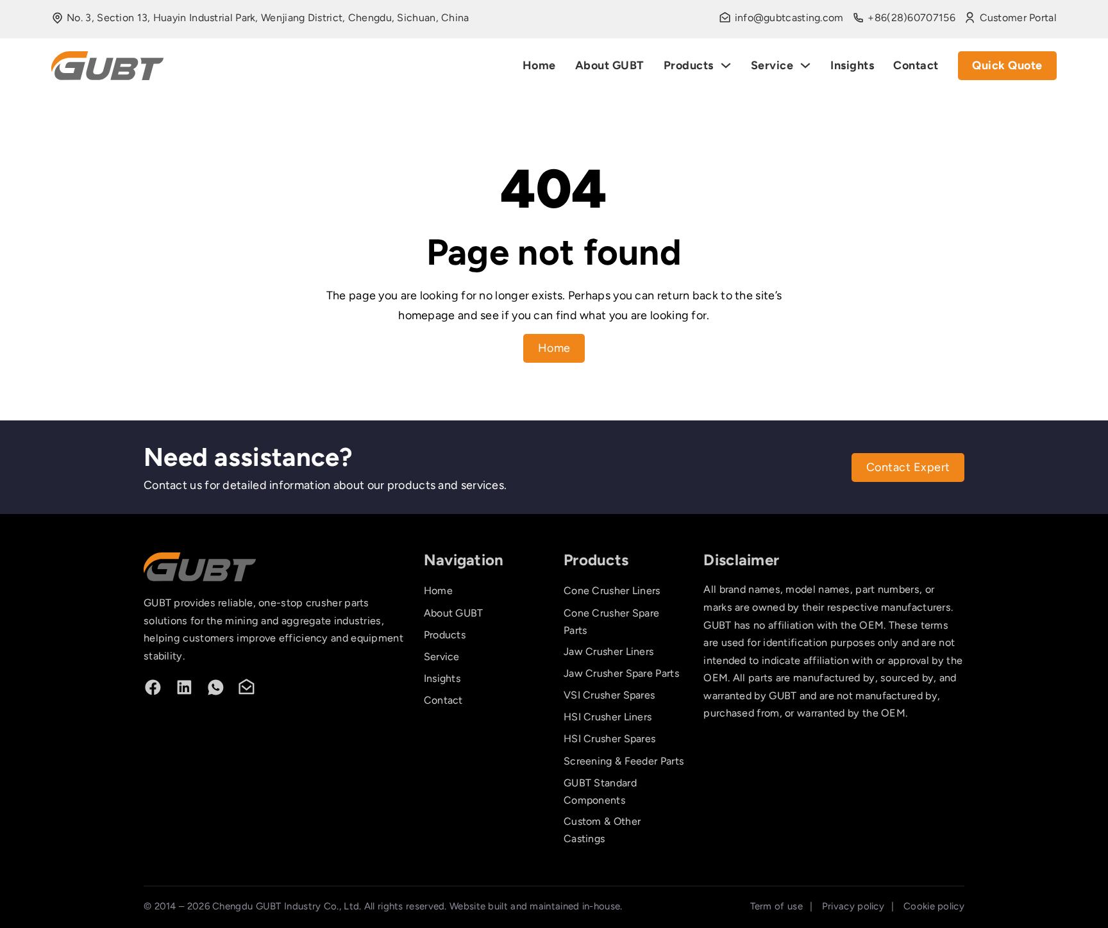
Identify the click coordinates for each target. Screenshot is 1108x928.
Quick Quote (1007, 65)
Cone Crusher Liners (612, 590)
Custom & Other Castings (602, 830)
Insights (852, 65)
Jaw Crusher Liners (608, 651)
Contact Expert (908, 467)
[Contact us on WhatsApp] (215, 687)
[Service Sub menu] (805, 65)
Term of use (776, 906)
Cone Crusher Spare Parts (611, 621)
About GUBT (609, 65)
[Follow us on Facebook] (153, 687)
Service (772, 65)
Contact (916, 65)
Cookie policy (933, 906)
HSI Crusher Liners (607, 717)
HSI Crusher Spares (609, 739)
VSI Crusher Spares (609, 695)
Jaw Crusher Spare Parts (621, 673)
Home (539, 65)
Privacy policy (853, 906)
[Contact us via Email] (246, 687)
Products (689, 65)
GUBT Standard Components (600, 791)
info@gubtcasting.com (789, 18)
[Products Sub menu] (726, 65)
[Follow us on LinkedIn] (184, 687)
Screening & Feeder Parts (624, 761)
